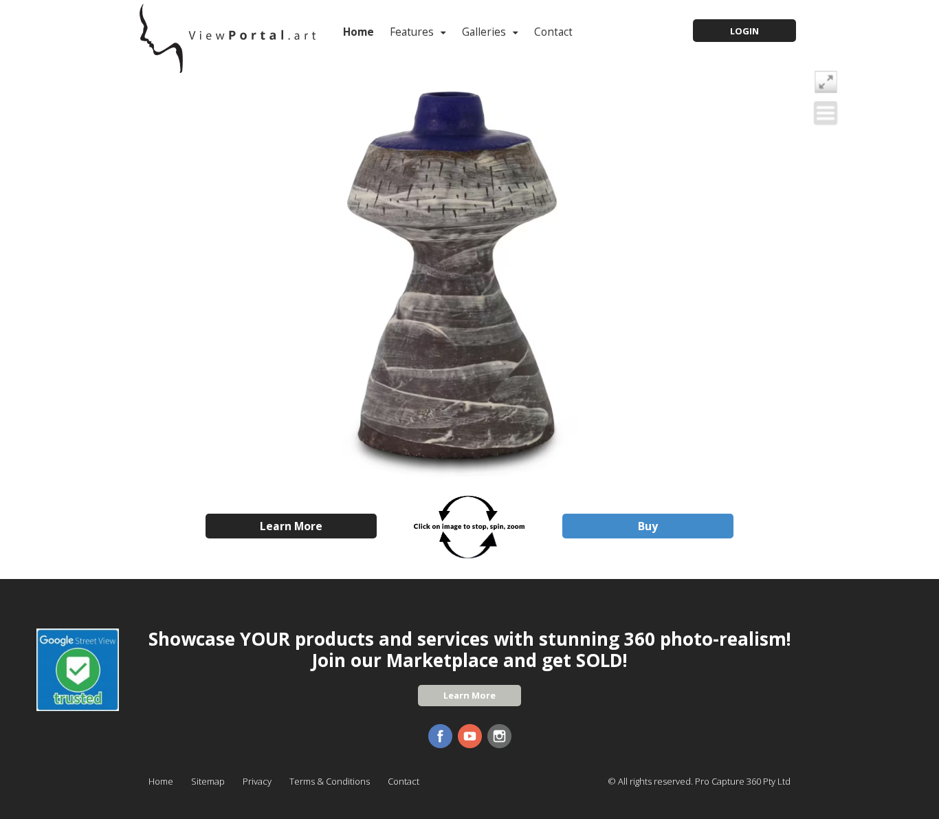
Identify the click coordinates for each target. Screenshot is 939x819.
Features (412, 32)
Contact (553, 32)
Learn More (291, 526)
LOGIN (744, 31)
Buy (648, 526)
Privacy (257, 781)
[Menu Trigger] (825, 112)
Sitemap (208, 781)
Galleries (484, 32)
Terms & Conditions (329, 781)
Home (358, 32)
